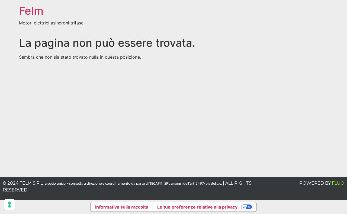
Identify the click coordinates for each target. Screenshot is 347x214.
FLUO (338, 183)
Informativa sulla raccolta (121, 207)
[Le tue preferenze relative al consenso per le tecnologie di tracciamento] (9, 204)
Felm (31, 10)
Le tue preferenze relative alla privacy (197, 207)
